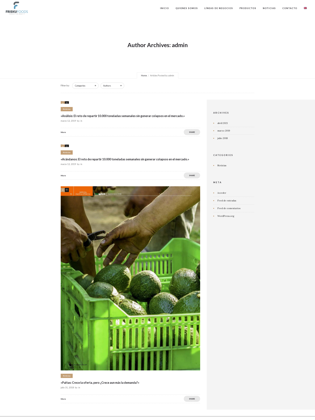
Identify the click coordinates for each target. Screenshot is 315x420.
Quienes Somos (187, 8)
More (63, 132)
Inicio (164, 8)
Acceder (221, 192)
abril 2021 (222, 123)
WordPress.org (225, 216)
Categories (80, 85)
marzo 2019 (223, 130)
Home (144, 75)
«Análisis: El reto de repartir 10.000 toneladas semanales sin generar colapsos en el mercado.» (123, 116)
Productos (248, 8)
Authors (107, 85)
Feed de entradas (226, 200)
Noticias (269, 8)
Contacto (289, 8)
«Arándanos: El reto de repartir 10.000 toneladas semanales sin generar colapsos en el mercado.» (125, 159)
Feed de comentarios (229, 208)
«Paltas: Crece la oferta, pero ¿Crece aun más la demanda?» (100, 382)
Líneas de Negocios (218, 8)
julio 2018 (222, 138)
